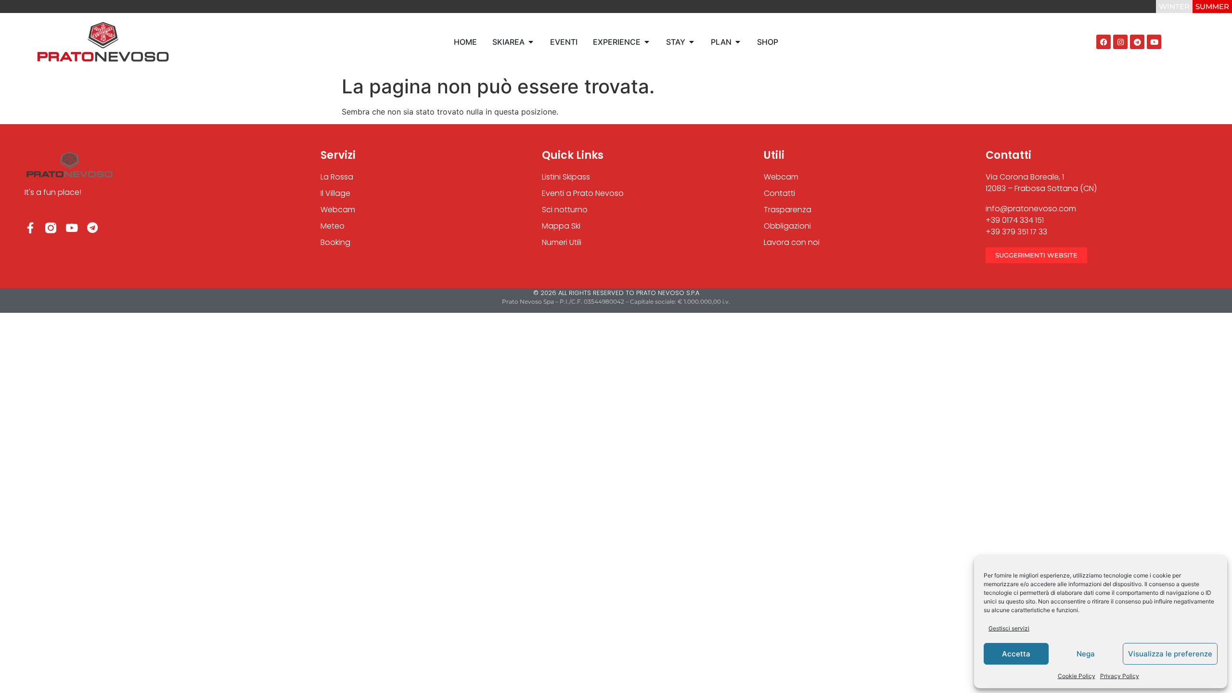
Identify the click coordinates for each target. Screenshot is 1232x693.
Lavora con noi (792, 242)
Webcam (781, 176)
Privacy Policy (1119, 676)
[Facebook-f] (30, 227)
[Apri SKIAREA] (531, 42)
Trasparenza (787, 209)
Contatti (779, 193)
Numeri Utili (561, 242)
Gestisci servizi (1008, 628)
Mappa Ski (561, 225)
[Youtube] (1154, 42)
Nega (1086, 653)
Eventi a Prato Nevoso (583, 193)
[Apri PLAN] (738, 42)
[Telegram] (1137, 42)
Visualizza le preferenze (1170, 653)
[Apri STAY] (691, 42)
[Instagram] (1120, 42)
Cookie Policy (1076, 676)
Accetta (1016, 653)
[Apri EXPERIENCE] (647, 42)
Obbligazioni (787, 225)
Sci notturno (565, 209)
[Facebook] (1103, 42)
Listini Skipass (566, 176)
